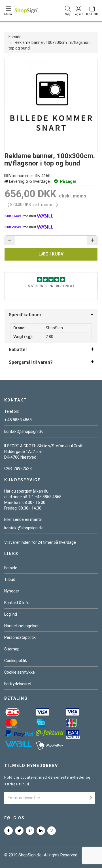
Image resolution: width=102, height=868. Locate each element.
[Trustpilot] (51, 279)
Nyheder (11, 591)
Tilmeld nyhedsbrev (31, 765)
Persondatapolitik (20, 637)
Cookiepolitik (15, 660)
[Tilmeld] (90, 798)
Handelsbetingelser (21, 626)
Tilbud (9, 579)
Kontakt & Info (16, 602)
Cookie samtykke (19, 672)
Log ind (10, 614)
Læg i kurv (51, 254)
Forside (15, 37)
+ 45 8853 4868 (18, 420)
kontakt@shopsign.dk (23, 431)
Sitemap (12, 649)
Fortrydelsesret (17, 684)
